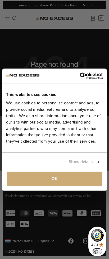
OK (55, 178)
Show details (81, 161)
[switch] (97, 251)
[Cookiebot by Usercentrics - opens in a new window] (80, 76)
